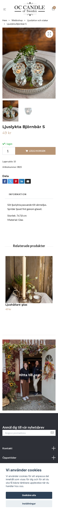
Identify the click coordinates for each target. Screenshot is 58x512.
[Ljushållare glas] (29, 297)
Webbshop (17, 38)
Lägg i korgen (37, 169)
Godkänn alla (29, 495)
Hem (4, 38)
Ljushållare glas (16, 322)
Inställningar (29, 503)
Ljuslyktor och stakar (37, 38)
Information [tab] (17, 212)
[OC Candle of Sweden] (29, 18)
